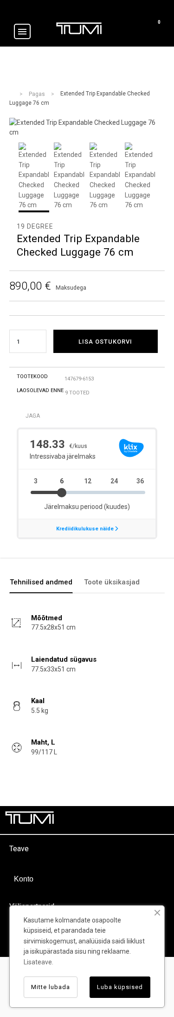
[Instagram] (160, 820)
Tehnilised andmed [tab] (41, 582)
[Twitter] (118, 820)
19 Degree (35, 226)
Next (164, 177)
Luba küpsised (120, 986)
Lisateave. (38, 962)
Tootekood (32, 376)
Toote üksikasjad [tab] (112, 582)
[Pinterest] (139, 820)
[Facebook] (97, 820)
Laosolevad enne (40, 390)
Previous (9, 177)
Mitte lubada (50, 986)
